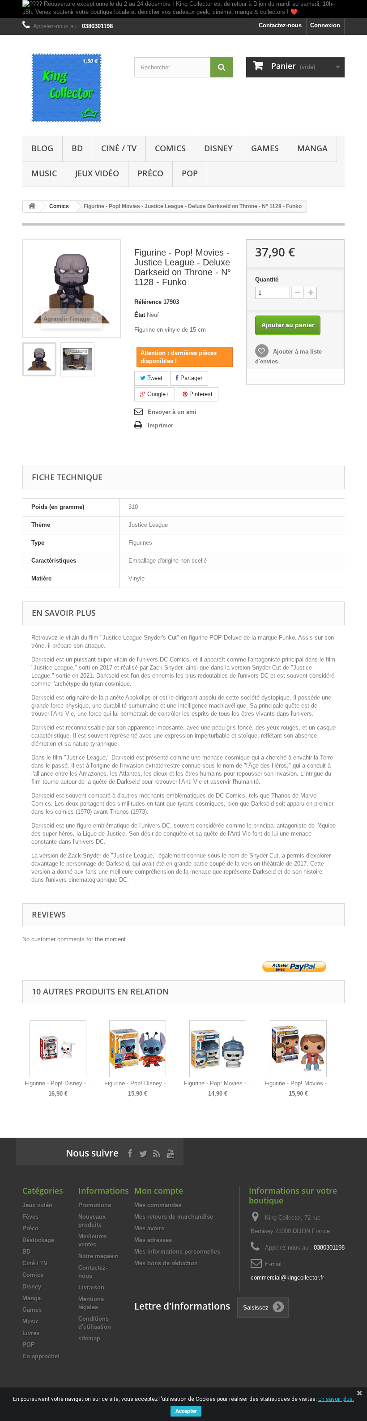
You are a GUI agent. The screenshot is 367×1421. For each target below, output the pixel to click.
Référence (148, 302)
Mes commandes (157, 1205)
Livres (30, 1333)
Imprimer (160, 425)
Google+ (157, 394)
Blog (42, 148)
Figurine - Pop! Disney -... (58, 1083)
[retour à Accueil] (31, 206)
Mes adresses (153, 1240)
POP (190, 173)
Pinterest (200, 394)
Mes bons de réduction (166, 1263)
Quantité (266, 279)
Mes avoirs (149, 1228)
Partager (190, 378)
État (139, 315)
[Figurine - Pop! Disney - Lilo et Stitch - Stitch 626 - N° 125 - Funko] (137, 1048)
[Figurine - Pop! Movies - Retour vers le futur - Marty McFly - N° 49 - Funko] (298, 1048)
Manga (312, 148)
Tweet (153, 378)
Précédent (24, 1052)
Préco (150, 173)
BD (77, 148)
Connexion (325, 25)
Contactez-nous (280, 25)
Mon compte (158, 1190)
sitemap (89, 1338)
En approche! (41, 1356)
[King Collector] (71, 88)
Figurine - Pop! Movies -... (218, 1083)
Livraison (91, 1287)
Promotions (94, 1205)
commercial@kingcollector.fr (287, 1277)
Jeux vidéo (97, 173)
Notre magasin (98, 1256)
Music (44, 173)
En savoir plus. (336, 1399)
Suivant (343, 1052)
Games (265, 148)
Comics (170, 148)
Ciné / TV (119, 148)
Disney (218, 148)
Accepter (185, 1411)
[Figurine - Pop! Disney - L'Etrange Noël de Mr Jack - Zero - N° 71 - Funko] (58, 1048)
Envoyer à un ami (172, 412)
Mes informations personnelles (177, 1251)
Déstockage (38, 1240)
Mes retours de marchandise (173, 1216)
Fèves (30, 1216)
